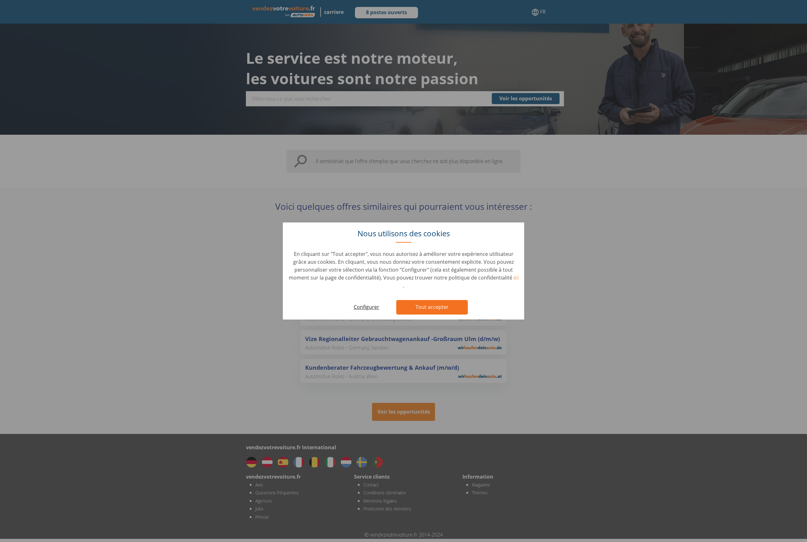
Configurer (366, 306)
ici (516, 277)
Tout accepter (432, 306)
